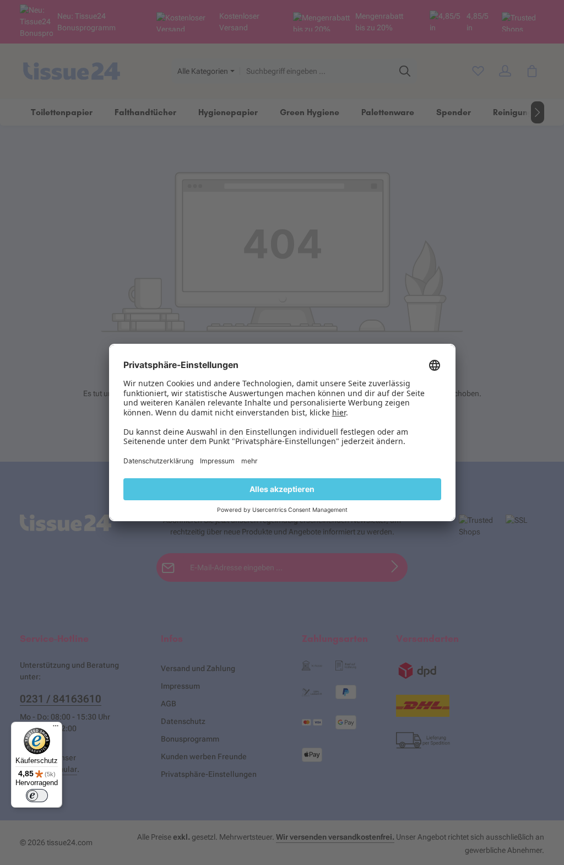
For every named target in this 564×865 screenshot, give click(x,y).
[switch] (37, 795)
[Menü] (55, 728)
